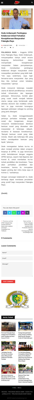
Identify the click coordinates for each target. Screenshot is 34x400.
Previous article (7, 226)
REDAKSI (4, 392)
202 (5, 47)
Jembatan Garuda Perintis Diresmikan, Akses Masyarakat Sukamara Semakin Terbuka (7, 356)
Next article (27, 226)
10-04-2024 (22, 45)
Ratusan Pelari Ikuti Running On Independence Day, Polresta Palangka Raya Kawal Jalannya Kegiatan (25, 379)
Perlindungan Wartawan (21, 394)
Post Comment (8, 281)
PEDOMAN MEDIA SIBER (16, 392)
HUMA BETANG (6, 45)
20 (13, 47)
